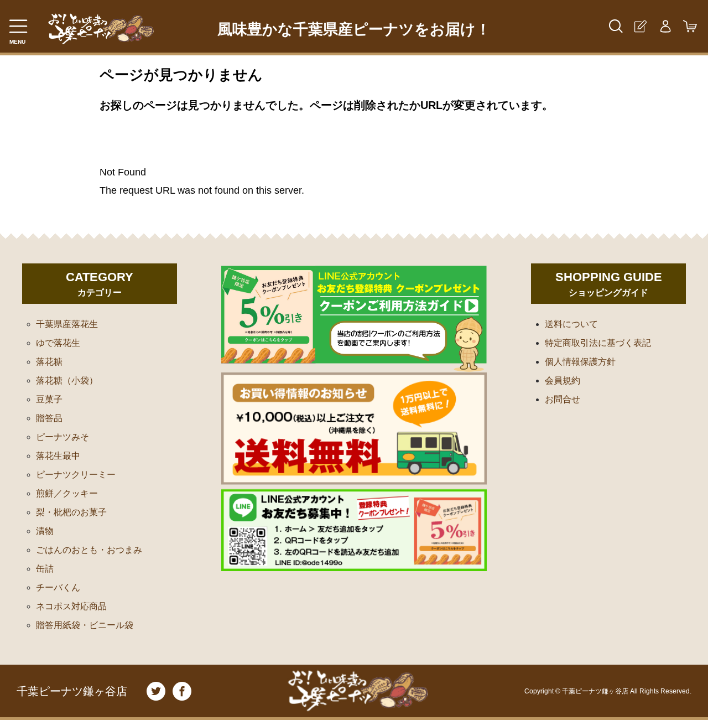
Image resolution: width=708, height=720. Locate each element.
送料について (571, 324)
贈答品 (49, 418)
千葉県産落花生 (67, 324)
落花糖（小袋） (67, 380)
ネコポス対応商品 (71, 606)
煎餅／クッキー (67, 493)
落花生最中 (58, 455)
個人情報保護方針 (580, 361)
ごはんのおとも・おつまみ (89, 550)
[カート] (690, 26)
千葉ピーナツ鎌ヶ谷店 (72, 691)
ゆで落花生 (58, 343)
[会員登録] (640, 26)
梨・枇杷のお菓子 (71, 512)
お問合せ (562, 399)
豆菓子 (49, 399)
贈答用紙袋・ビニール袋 (84, 625)
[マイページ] (665, 26)
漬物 (45, 531)
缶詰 (45, 568)
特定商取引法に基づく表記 (598, 343)
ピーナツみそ (62, 437)
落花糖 (49, 361)
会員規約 (562, 380)
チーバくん (58, 587)
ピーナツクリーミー (76, 474)
